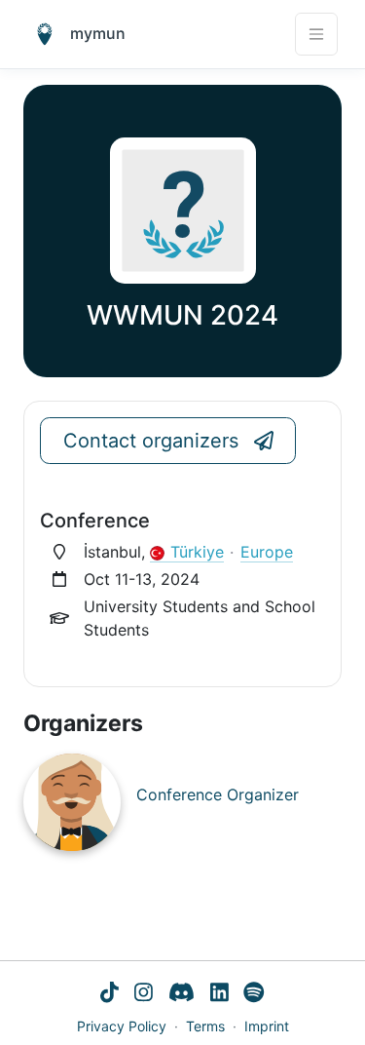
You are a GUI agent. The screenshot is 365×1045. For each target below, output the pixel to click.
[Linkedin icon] (219, 994)
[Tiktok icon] (109, 994)
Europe (266, 551)
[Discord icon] (181, 994)
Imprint (266, 1026)
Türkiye (197, 551)
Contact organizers (150, 440)
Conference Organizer (217, 794)
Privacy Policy (121, 1026)
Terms (205, 1026)
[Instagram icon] (143, 994)
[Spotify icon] (254, 994)
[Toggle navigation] (316, 34)
